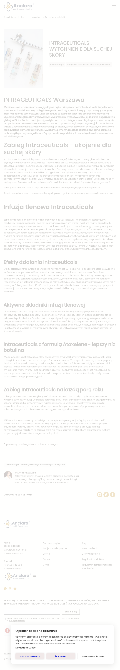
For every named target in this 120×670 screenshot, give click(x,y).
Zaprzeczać (61, 656)
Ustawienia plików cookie (93, 656)
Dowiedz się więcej (25, 647)
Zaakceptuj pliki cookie (30, 656)
